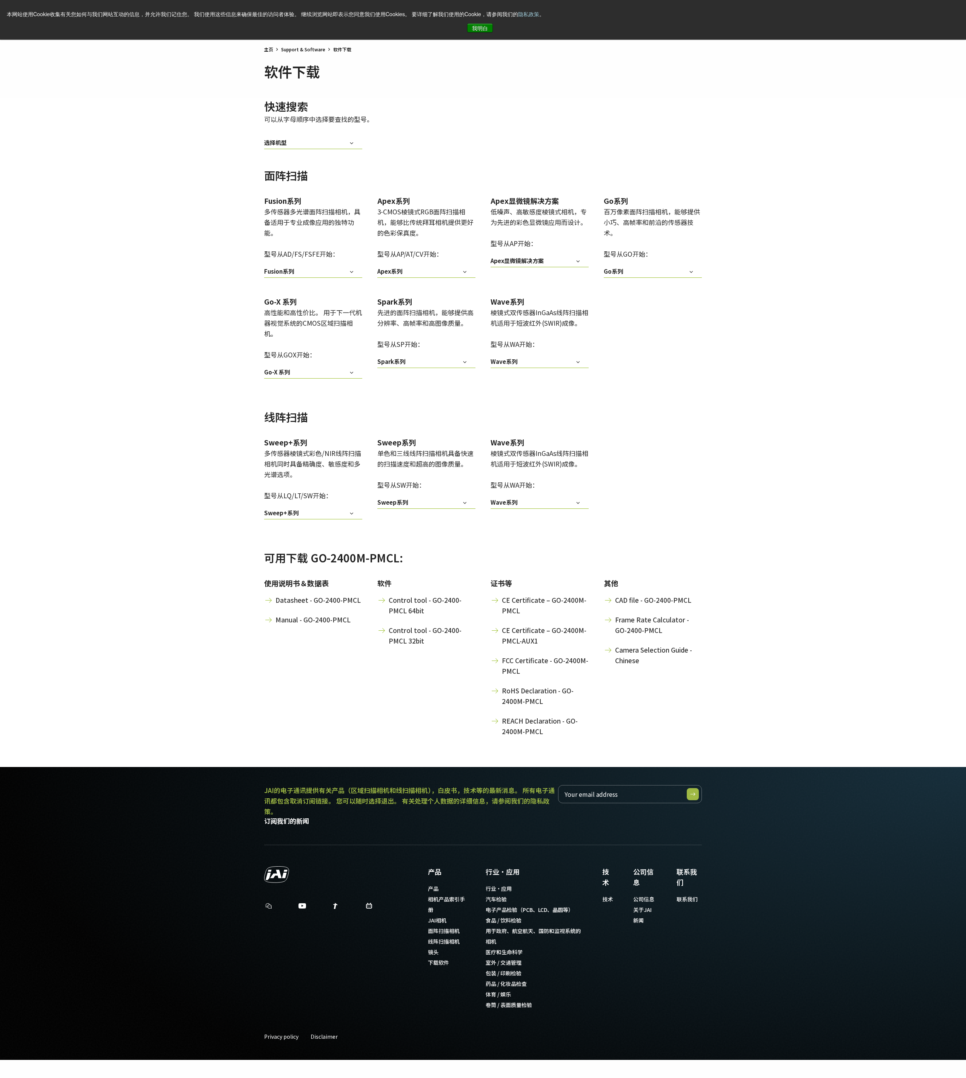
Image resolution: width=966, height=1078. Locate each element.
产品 (434, 871)
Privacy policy (281, 1036)
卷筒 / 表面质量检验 (509, 1005)
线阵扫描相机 (444, 941)
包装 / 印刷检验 (503, 973)
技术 (605, 877)
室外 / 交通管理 (503, 962)
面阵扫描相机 (444, 931)
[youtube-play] (302, 907)
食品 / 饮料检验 (503, 920)
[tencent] (335, 907)
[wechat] (268, 905)
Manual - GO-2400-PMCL (313, 619)
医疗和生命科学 (504, 952)
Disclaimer (324, 1036)
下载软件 (438, 962)
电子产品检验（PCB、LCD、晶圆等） (530, 909)
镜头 (433, 952)
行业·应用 (503, 871)
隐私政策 (528, 14)
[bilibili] (369, 907)
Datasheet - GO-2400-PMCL (318, 600)
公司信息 (643, 877)
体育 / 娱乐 (498, 994)
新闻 (638, 920)
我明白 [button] (480, 28)
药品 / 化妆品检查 (506, 983)
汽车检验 (496, 899)
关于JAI (642, 909)
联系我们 (687, 877)
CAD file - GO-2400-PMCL (653, 600)
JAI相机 (437, 920)
